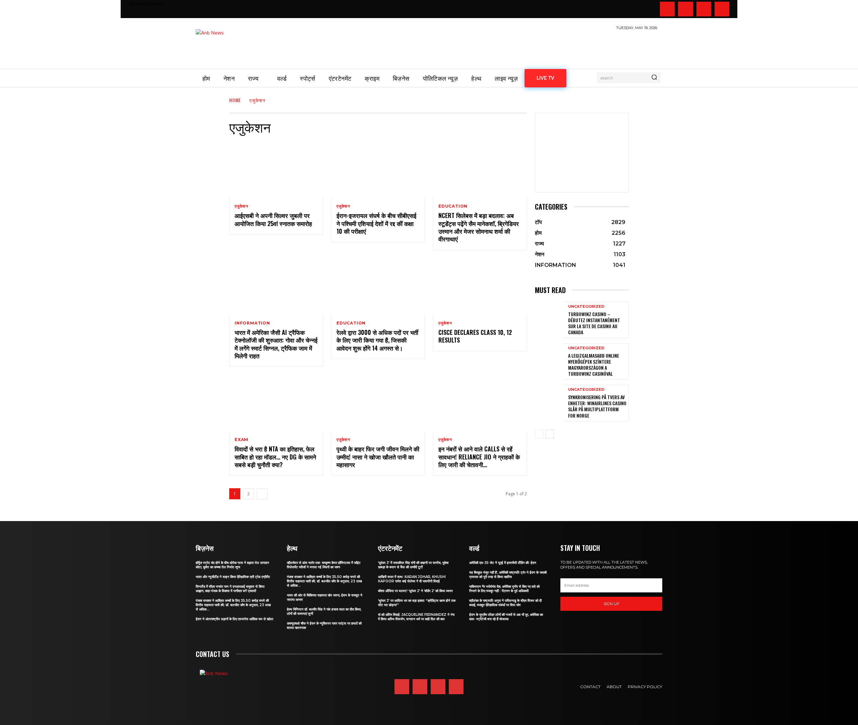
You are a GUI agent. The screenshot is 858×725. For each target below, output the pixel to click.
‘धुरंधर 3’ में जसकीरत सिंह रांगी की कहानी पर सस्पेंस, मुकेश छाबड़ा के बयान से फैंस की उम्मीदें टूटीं (413, 565)
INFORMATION (252, 323)
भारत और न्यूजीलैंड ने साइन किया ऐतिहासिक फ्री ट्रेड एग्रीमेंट (233, 577)
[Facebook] (667, 9)
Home (235, 99)
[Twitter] (703, 9)
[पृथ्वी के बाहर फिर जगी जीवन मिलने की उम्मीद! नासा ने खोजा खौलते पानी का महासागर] (378, 403)
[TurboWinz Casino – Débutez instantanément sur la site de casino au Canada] (549, 320)
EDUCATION (453, 206)
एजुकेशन (241, 206)
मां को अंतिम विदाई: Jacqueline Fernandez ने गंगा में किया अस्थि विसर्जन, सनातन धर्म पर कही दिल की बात (416, 616)
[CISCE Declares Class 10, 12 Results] (480, 286)
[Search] (654, 77)
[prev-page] (539, 434)
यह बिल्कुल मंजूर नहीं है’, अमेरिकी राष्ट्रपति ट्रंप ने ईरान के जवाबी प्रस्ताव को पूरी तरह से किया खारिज (508, 574)
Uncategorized (586, 306)
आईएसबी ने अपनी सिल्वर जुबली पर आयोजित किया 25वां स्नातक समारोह (273, 219)
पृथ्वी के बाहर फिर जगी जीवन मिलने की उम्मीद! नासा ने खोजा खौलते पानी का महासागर (377, 456)
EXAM (241, 440)
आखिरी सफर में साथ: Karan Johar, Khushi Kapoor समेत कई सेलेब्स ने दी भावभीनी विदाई (412, 579)
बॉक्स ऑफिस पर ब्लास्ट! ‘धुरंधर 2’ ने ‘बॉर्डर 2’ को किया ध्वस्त (415, 591)
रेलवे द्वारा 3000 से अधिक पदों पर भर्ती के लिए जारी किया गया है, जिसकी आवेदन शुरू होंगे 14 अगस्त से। (377, 340)
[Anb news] (229, 46)
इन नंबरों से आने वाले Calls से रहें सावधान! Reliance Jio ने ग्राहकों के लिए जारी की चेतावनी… (479, 456)
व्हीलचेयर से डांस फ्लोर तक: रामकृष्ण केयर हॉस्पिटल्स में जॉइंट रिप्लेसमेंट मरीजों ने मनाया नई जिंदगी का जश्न (324, 565)
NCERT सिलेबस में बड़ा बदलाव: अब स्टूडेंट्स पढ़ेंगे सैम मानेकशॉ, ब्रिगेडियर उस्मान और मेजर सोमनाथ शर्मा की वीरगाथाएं (478, 227)
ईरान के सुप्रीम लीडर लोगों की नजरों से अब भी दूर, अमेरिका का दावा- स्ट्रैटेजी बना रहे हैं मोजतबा (506, 616)
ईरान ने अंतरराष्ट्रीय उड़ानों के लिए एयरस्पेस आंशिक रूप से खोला (234, 619)
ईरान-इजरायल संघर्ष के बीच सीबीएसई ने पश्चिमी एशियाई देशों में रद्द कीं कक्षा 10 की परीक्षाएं (376, 223)
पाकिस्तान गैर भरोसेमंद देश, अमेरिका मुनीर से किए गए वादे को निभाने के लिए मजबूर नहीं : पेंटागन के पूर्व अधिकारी (504, 588)
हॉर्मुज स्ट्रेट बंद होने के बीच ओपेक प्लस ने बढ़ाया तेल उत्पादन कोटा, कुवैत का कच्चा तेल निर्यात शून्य (232, 565)
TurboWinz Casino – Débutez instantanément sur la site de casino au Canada (594, 323)
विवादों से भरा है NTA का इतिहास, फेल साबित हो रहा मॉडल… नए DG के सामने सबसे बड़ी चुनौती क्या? (275, 456)
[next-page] (262, 493)
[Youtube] (722, 9)
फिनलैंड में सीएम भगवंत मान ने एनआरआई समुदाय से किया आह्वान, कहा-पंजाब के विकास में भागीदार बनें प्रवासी (230, 588)
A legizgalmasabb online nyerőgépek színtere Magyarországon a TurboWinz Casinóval (593, 364)
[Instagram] (685, 9)
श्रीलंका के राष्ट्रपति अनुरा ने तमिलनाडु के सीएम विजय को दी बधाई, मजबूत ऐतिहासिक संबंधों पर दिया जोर (505, 602)
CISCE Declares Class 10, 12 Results (475, 336)
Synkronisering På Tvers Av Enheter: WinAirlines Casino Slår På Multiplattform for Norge (597, 406)
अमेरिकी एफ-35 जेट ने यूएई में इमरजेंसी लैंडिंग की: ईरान (502, 563)
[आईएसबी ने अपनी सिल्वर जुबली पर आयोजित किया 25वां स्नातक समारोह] (276, 169)
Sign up (611, 603)
